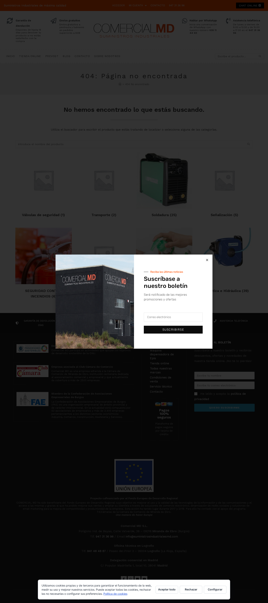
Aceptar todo (167, 589)
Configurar (215, 589)
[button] (207, 259)
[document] (134, 301)
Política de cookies (115, 593)
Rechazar (191, 589)
